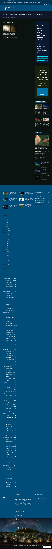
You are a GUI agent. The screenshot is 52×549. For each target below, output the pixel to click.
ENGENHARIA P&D (37, 121)
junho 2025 (5, 245)
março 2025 (5, 251)
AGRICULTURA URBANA (11, 439)
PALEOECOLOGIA (10, 286)
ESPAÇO (13, 12)
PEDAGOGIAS (9, 323)
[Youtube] (46, 4)
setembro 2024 (5, 262)
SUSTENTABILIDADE (38, 14)
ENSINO (11, 14)
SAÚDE (36, 12)
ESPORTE (8, 422)
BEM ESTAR (8, 415)
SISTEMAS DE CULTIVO (11, 391)
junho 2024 (5, 268)
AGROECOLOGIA (5, 31)
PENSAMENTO (9, 395)
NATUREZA (9, 12)
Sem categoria (5, 435)
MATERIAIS (8, 482)
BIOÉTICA (8, 402)
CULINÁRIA (8, 419)
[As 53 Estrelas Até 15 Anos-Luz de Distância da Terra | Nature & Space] (21, 193)
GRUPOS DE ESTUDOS (12, 17)
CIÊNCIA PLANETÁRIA (11, 336)
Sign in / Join (15, 0)
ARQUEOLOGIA (30, 12)
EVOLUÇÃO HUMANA (10, 411)
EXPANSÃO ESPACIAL (10, 342)
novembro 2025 (5, 236)
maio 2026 (4, 224)
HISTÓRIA (16, 14)
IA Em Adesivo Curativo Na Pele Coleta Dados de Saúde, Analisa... (41, 149)
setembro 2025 (5, 239)
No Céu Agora (37, 2)
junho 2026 (5, 222)
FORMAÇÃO (8, 321)
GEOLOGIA (8, 361)
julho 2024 (4, 266)
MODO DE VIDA (9, 364)
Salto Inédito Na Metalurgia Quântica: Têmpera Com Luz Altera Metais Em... (38, 125)
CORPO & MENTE (9, 417)
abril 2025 (4, 249)
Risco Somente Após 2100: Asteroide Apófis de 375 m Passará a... (45, 176)
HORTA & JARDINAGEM (11, 297)
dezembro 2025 (5, 234)
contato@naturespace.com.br (24, 540)
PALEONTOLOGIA (10, 289)
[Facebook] (42, 4)
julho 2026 (4, 220)
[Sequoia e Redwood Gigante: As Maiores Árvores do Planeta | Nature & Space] (21, 205)
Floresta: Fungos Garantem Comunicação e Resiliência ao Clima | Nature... (9, 35)
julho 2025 (4, 243)
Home (3, 20)
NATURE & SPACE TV (23, 14)
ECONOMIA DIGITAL (10, 469)
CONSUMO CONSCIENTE (11, 446)
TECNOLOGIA (23, 12)
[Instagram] (44, 4)
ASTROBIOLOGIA (9, 330)
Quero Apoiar (42, 93)
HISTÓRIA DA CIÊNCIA (11, 310)
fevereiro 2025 (5, 253)
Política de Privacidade (18, 2)
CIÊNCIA (18, 12)
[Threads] (48, 4)
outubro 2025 (5, 237)
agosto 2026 (5, 218)
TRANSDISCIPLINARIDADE (11, 325)
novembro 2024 (5, 258)
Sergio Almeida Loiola (6, 37)
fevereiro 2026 (5, 230)
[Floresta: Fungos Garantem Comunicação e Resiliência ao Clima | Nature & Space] (10, 28)
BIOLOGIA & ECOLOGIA (11, 404)
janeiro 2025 (5, 255)
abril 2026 (4, 226)
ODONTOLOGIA (9, 430)
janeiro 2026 (5, 232)
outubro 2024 (5, 260)
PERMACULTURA (9, 458)
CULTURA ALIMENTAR (11, 385)
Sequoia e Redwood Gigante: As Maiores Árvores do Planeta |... (28, 205)
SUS (7, 432)
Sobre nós (21, 524)
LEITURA (5, 17)
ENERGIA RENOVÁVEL (45, 108)
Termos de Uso (10, 2)
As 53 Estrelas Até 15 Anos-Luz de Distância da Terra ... (29, 193)
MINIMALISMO (9, 299)
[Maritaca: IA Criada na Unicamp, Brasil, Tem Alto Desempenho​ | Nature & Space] (21, 199)
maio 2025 (4, 247)
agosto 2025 (5, 241)
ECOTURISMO (5, 14)
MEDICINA (8, 424)
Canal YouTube (25, 2)
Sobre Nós (4, 2)
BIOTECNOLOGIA (38, 108)
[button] (47, 12)
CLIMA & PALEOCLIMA (11, 355)
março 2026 (5, 228)
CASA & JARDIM (41, 12)
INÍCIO (4, 12)
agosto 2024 (5, 264)
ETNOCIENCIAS (9, 308)
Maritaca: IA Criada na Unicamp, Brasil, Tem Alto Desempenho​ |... (29, 199)
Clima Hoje (31, 2)
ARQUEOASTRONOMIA (11, 280)
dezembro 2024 (5, 256)
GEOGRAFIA (30, 14)
